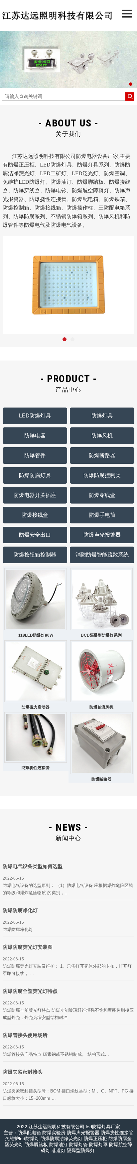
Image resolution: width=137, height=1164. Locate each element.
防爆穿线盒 (102, 495)
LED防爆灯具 (35, 415)
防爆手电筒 (102, 515)
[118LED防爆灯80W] (35, 599)
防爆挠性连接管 (36, 767)
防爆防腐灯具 (35, 475)
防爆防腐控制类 (102, 475)
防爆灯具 (102, 415)
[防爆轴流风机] (101, 671)
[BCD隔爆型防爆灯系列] (101, 599)
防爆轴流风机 (101, 707)
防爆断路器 (102, 455)
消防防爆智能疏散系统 (102, 555)
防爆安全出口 (35, 535)
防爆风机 (102, 435)
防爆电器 (35, 435)
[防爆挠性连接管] (35, 737)
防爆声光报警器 (102, 535)
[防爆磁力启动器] (35, 671)
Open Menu (127, 13)
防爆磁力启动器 (36, 707)
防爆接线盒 (35, 515)
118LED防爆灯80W (35, 635)
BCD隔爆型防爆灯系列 (101, 635)
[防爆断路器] (101, 743)
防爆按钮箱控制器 (35, 555)
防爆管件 (35, 455)
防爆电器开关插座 (35, 495)
